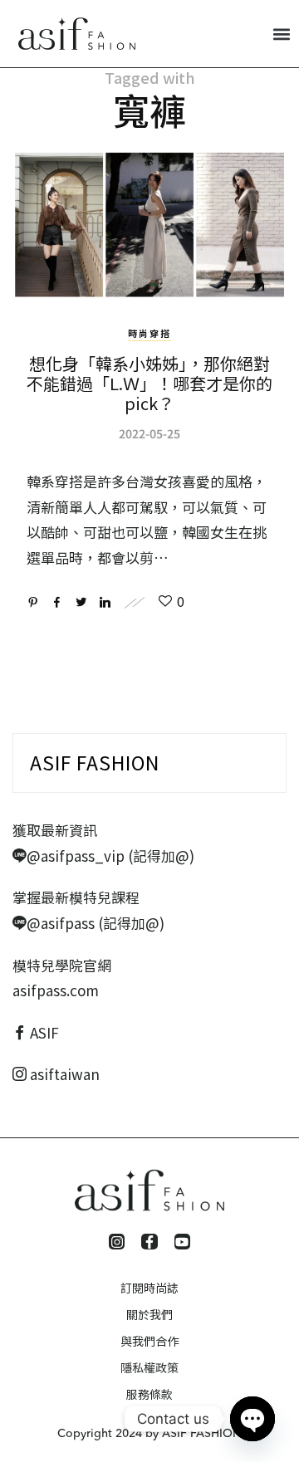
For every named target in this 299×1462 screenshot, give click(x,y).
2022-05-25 (149, 433)
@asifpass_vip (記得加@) (110, 855)
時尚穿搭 (149, 333)
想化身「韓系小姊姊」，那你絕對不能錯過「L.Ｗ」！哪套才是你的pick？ (149, 383)
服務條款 (149, 1394)
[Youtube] (182, 1241)
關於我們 (149, 1314)
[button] (281, 33)
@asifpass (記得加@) (95, 922)
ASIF (44, 1032)
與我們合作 (149, 1340)
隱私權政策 (149, 1367)
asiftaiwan (63, 1073)
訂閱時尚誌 (149, 1287)
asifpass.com (55, 990)
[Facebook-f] (149, 1241)
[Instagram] (117, 1241)
